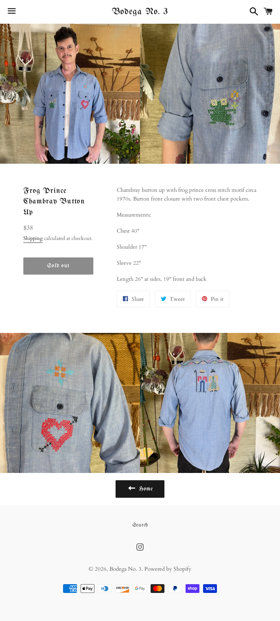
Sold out (58, 266)
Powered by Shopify (167, 569)
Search (140, 525)
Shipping (33, 238)
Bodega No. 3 (140, 11)
